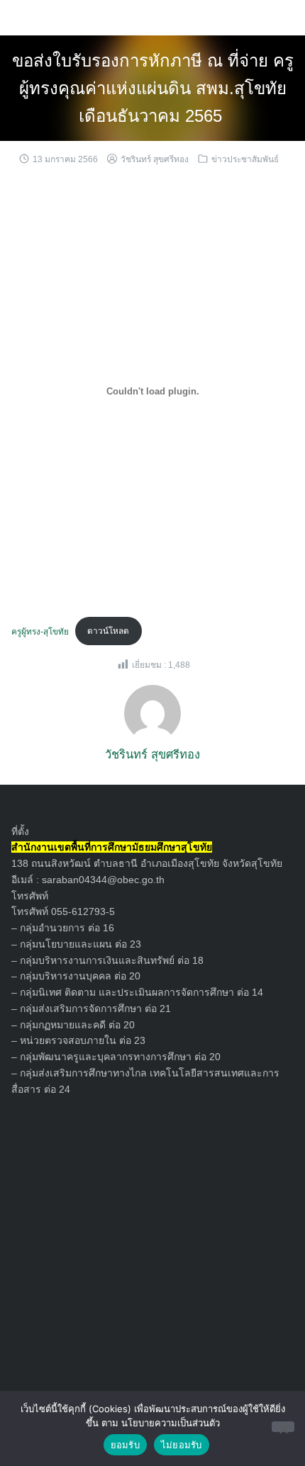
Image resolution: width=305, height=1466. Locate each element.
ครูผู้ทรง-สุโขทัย (40, 630)
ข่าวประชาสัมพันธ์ (245, 159)
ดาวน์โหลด (108, 630)
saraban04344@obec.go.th (103, 879)
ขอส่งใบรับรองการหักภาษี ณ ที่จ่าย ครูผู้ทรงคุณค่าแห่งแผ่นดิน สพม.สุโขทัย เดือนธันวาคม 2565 (153, 88)
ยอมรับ (125, 1444)
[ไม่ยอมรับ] (283, 1426)
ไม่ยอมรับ (181, 1444)
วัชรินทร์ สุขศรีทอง (155, 159)
